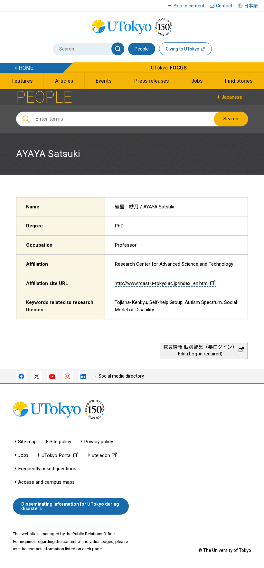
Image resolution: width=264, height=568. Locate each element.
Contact (224, 6)
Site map (27, 441)
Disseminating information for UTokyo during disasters (70, 506)
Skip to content (189, 6)
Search (230, 119)
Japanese (232, 97)
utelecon (101, 455)
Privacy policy (98, 441)
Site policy (60, 441)
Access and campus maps (46, 482)
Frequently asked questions (47, 468)
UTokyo (169, 68)
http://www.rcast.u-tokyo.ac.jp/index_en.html (162, 283)
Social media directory (121, 376)
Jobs (23, 455)
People (142, 48)
